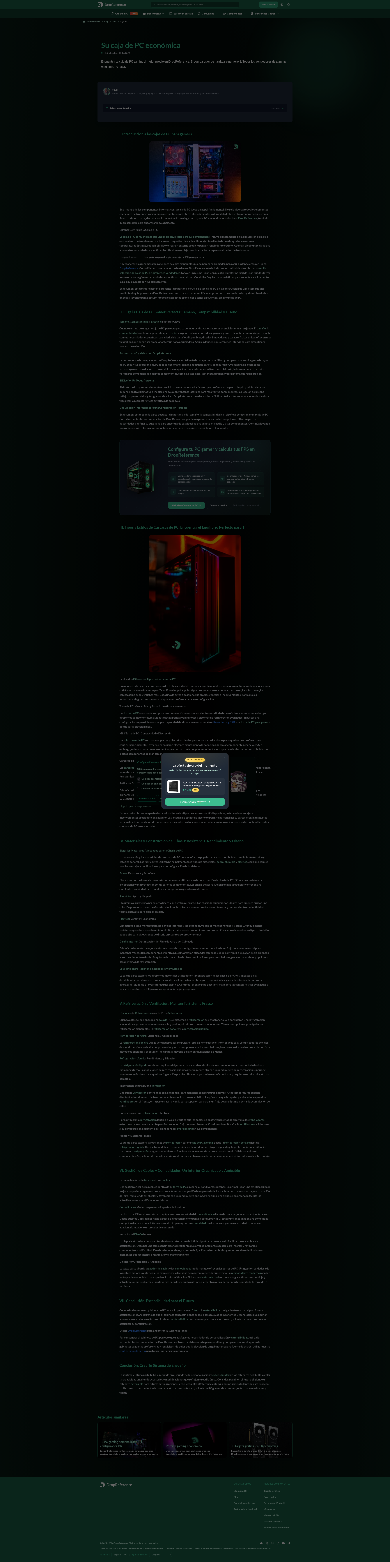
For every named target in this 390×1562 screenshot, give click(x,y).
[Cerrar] (224, 757)
